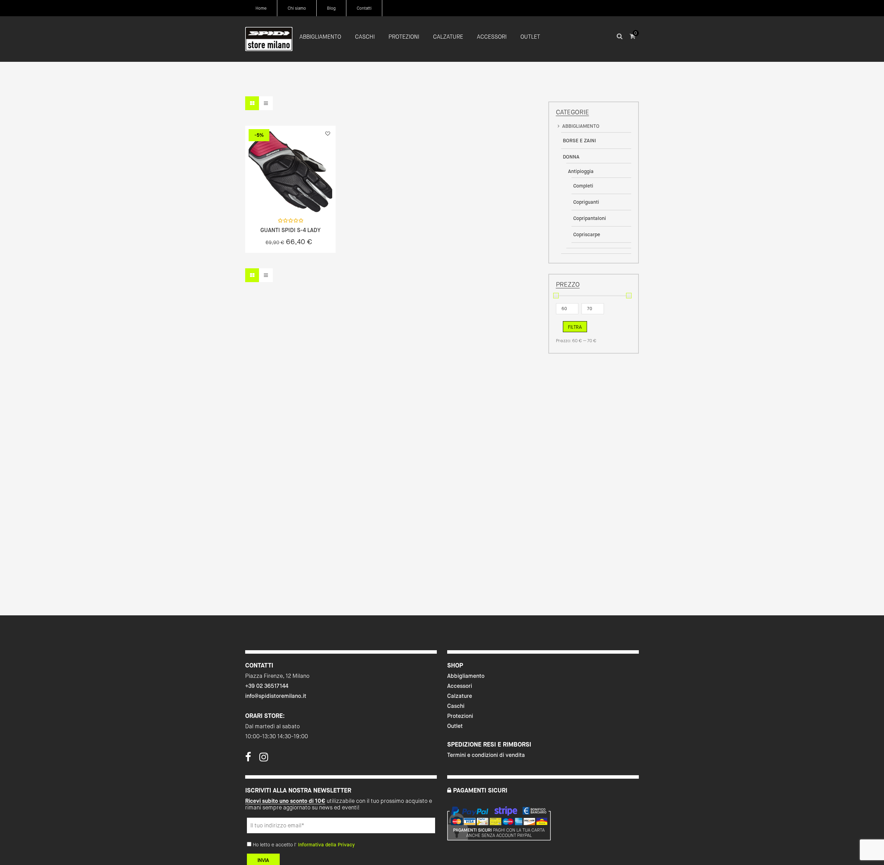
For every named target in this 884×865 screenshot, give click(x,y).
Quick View (272, 197)
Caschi (455, 706)
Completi (583, 186)
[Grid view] (252, 103)
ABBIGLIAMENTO (580, 126)
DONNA (571, 157)
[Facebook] (248, 759)
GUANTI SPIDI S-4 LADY (290, 230)
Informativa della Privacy (326, 844)
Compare (309, 197)
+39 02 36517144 (266, 686)
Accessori (459, 686)
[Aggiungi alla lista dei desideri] (327, 133)
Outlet (455, 726)
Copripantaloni (589, 218)
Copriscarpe (586, 234)
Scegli (290, 197)
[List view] (266, 103)
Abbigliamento (465, 676)
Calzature (459, 696)
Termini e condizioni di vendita (486, 755)
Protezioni (460, 716)
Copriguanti (586, 202)
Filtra (575, 327)
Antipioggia (581, 171)
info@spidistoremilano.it (275, 696)
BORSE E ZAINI (579, 140)
